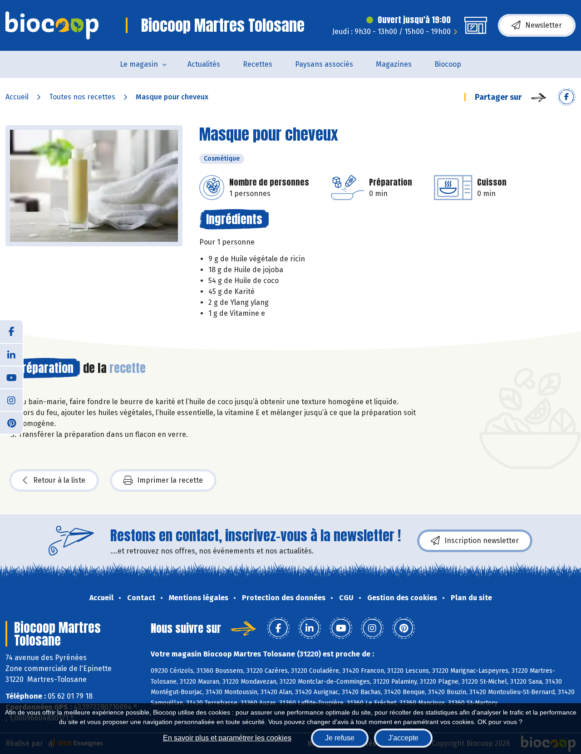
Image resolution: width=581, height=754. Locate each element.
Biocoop (447, 64)
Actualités (203, 64)
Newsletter (543, 25)
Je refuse (340, 738)
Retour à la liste (59, 480)
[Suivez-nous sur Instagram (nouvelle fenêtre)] (11, 399)
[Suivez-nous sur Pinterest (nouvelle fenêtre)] (11, 422)
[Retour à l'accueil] (51, 25)
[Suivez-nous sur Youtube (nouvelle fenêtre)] (11, 377)
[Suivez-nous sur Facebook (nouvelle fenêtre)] (11, 331)
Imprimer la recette (170, 480)
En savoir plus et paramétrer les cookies (227, 738)
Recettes (257, 64)
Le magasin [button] (139, 64)
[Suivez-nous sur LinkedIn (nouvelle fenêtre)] (11, 354)
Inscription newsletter (481, 540)
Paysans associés (324, 64)
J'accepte (403, 738)
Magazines (394, 64)
